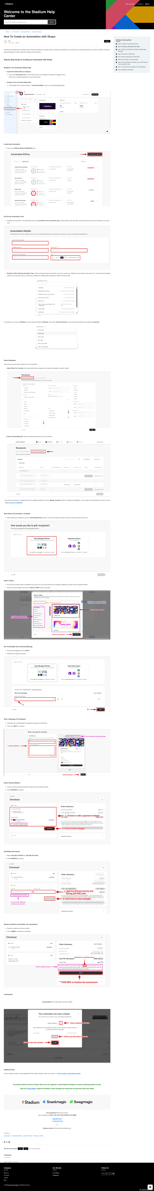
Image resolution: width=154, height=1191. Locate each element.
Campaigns (7, 1136)
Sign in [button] (147, 4)
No (25, 1148)
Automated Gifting (25, 32)
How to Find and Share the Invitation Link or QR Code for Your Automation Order (133, 63)
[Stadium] (9, 5)
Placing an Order (38, 1136)
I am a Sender (15, 32)
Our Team (6, 1175)
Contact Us (140, 4)
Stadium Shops (27, 1136)
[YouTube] (113, 1173)
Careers (6, 1177)
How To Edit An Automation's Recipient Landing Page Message (132, 50)
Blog (5, 1180)
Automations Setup (36, 32)
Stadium (7, 32)
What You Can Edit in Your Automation (128, 59)
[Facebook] (4, 1142)
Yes (20, 1148)
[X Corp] (7, 1142)
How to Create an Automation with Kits (128, 44)
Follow (107, 41)
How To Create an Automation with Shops (129, 46)
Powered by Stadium (13, 1185)
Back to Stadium (130, 4)
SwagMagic (56, 1175)
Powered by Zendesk (147, 1189)
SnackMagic (56, 1173)
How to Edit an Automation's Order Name (129, 56)
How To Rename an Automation (126, 54)
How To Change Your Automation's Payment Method (132, 67)
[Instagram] (109, 1173)
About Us (6, 1173)
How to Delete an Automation (125, 69)
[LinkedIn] (9, 1142)
